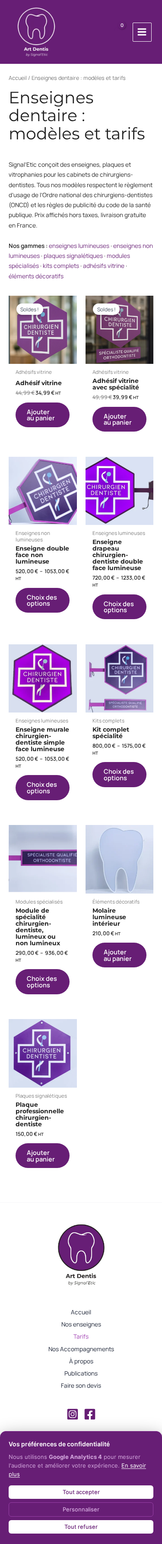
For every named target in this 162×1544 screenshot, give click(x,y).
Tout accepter (81, 1491)
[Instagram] (73, 1414)
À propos (81, 1361)
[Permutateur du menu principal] (142, 32)
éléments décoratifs (36, 276)
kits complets (61, 265)
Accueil (18, 78)
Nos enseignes (81, 1324)
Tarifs (81, 1336)
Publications (81, 1373)
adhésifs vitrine (103, 265)
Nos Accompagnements (81, 1349)
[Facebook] (90, 1414)
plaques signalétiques (73, 255)
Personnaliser (81, 1509)
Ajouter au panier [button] (41, 414)
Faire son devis (81, 1385)
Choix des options (42, 600)
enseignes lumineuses (79, 245)
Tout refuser (81, 1526)
